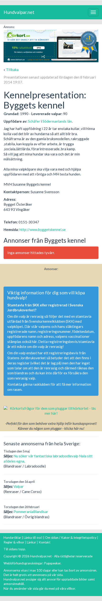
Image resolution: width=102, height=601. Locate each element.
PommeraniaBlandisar (31, 511)
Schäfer (34, 121)
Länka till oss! (33, 537)
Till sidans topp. (15, 549)
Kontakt (44, 542)
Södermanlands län (57, 121)
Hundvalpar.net (19, 12)
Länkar (31, 542)
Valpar (19, 486)
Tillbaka (12, 69)
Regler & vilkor (14, 542)
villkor (71, 588)
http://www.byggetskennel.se (42, 229)
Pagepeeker (52, 563)
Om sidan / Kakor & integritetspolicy (70, 537)
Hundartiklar (12, 537)
